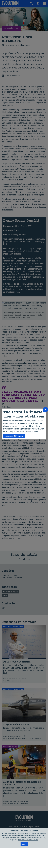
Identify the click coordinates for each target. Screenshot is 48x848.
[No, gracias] (45, 838)
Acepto (24, 844)
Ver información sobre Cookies (28, 840)
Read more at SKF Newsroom (14, 436)
